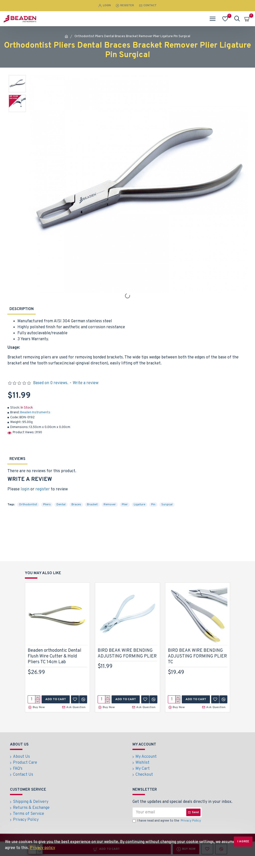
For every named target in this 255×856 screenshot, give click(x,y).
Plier (125, 505)
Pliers (47, 505)
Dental (61, 505)
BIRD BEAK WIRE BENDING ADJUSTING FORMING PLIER (127, 653)
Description (21, 309)
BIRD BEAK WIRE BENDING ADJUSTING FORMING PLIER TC (197, 656)
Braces (76, 505)
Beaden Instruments (35, 413)
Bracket (92, 505)
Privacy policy (42, 848)
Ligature (139, 505)
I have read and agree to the (169, 821)
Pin (153, 505)
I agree (243, 842)
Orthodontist (28, 505)
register (42, 489)
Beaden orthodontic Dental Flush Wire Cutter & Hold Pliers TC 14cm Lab (54, 656)
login (25, 489)
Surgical (167, 505)
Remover (110, 505)
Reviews (17, 459)
